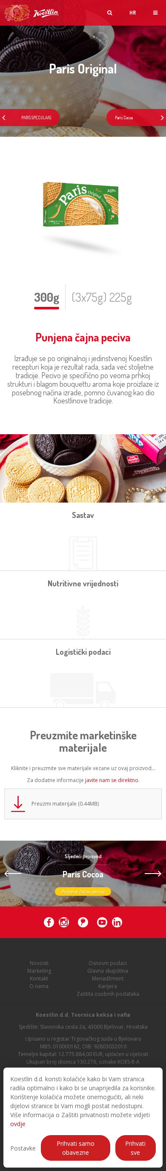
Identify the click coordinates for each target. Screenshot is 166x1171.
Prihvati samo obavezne (75, 1147)
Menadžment (107, 978)
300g (46, 297)
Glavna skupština (107, 970)
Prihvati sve (135, 1147)
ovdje (18, 1124)
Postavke (23, 1148)
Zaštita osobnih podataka (108, 993)
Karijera (107, 986)
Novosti (39, 963)
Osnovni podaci (108, 963)
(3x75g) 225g (102, 297)
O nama (39, 986)
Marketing (39, 970)
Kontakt (39, 978)
